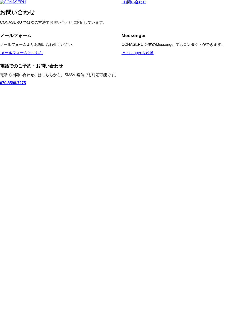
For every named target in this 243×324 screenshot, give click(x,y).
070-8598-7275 (13, 83)
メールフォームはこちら (21, 53)
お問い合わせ (134, 2)
